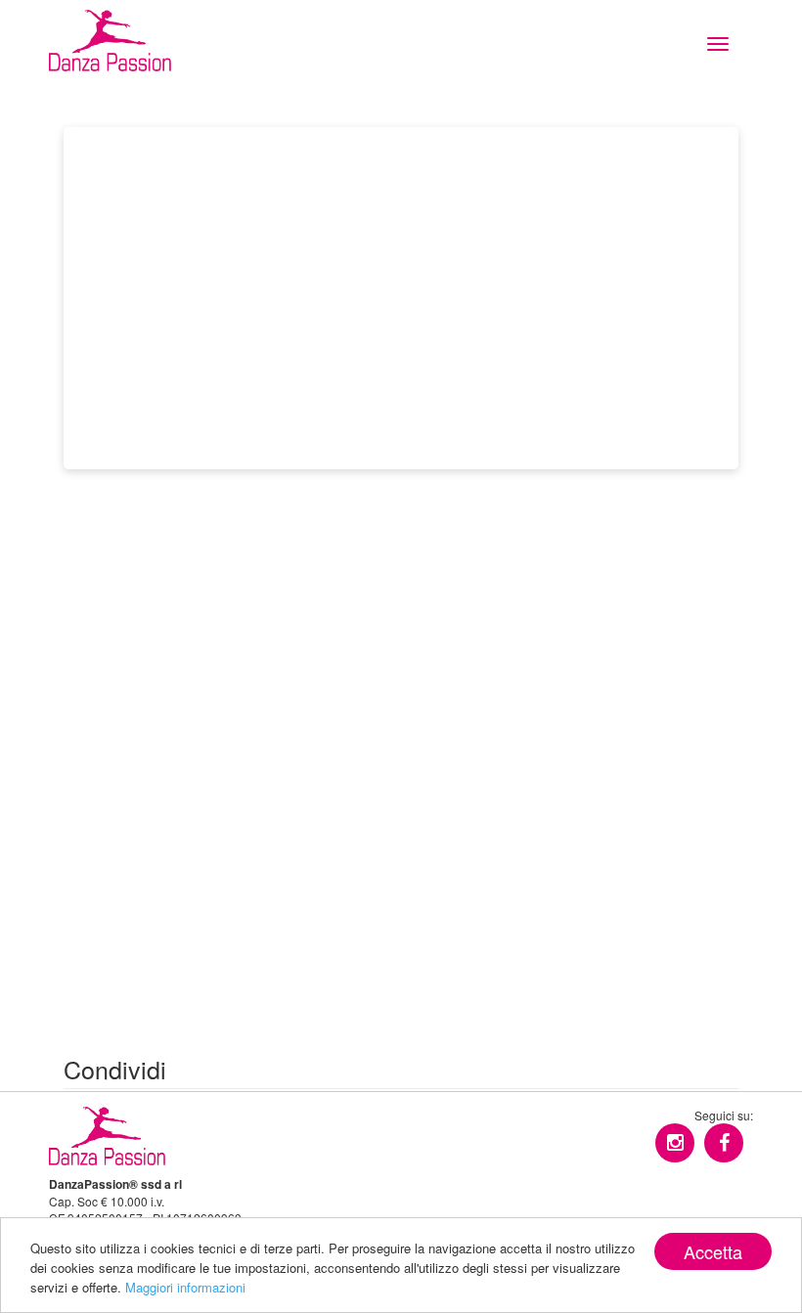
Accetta (713, 1251)
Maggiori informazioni (185, 1287)
